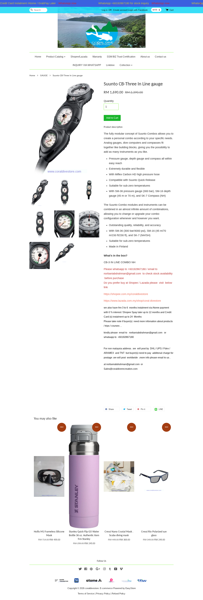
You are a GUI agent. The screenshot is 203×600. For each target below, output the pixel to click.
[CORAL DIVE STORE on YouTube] (115, 569)
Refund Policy (118, 593)
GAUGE (44, 75)
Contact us (160, 56)
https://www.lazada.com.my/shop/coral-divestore (132, 300)
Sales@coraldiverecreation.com (120, 369)
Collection (125, 65)
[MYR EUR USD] (156, 10)
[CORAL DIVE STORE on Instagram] (104, 569)
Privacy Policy (103, 593)
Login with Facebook (138, 10)
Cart (172, 10)
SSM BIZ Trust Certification (121, 56)
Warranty (97, 56)
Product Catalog (55, 56)
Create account (120, 10)
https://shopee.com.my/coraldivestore (126, 294)
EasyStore (130, 588)
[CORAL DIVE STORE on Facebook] (85, 569)
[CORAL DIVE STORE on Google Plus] (98, 569)
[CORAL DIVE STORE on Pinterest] (91, 569)
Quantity (109, 101)
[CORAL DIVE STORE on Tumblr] (110, 569)
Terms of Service (86, 593)
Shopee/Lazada (79, 56)
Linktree (110, 65)
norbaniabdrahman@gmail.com (122, 273)
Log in (105, 10)
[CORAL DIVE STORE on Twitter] (80, 569)
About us (145, 56)
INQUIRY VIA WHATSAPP (87, 65)
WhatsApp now (61, 3)
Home (38, 56)
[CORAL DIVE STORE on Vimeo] (121, 569)
